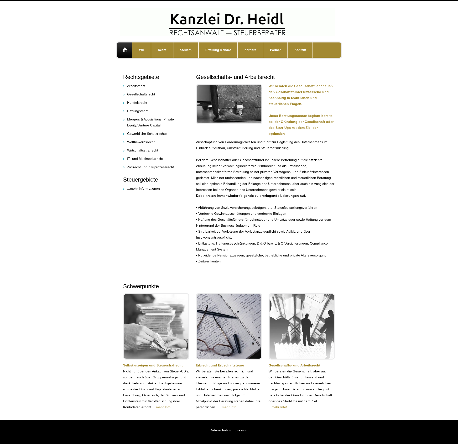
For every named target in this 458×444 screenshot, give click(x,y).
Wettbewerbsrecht (141, 142)
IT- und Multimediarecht (145, 159)
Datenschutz (219, 430)
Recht (162, 50)
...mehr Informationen (143, 188)
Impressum (240, 430)
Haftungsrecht (137, 111)
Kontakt (300, 50)
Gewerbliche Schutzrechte (147, 134)
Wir (141, 50)
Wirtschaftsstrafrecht (142, 150)
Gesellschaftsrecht (141, 94)
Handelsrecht (137, 102)
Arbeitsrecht (136, 86)
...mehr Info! (162, 407)
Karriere (250, 50)
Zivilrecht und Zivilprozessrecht (150, 167)
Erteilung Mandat (218, 50)
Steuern (186, 50)
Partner (275, 50)
